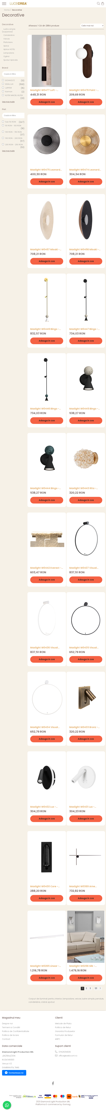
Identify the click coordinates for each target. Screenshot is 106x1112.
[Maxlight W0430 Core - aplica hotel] (46, 857)
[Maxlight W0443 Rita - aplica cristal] (86, 459)
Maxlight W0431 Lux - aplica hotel (81, 807)
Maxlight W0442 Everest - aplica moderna (45, 568)
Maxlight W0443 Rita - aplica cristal (82, 488)
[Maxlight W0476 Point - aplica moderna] (86, 61)
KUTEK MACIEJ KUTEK (14, 95)
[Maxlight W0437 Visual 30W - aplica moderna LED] (86, 539)
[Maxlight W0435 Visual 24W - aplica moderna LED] (86, 618)
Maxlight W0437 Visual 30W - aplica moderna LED (85, 568)
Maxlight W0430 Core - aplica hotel (44, 886)
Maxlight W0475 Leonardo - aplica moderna (46, 170)
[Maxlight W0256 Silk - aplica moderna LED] (86, 937)
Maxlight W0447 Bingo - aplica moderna (83, 329)
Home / (8, 10)
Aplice (6, 46)
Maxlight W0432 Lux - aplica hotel (43, 807)
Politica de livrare (10, 1035)
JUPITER (8, 88)
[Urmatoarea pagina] (100, 988)
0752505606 (64, 1052)
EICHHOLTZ (10, 80)
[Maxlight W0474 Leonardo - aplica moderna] (86, 140)
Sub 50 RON (10, 122)
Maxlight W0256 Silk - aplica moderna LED (82, 966)
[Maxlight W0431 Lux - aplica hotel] (86, 777)
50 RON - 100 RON (13, 125)
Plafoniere (8, 42)
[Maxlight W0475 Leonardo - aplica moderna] (46, 140)
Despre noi (7, 1023)
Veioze (6, 38)
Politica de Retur (63, 1027)
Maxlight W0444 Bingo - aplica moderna (44, 488)
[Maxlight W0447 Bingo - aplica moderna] (86, 300)
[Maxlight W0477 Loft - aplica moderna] (46, 61)
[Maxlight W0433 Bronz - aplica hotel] (86, 698)
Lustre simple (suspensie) (8, 30)
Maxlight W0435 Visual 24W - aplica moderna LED (85, 647)
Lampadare (8, 53)
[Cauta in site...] (98, 3)
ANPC (57, 1039)
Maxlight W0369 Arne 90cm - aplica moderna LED (83, 886)
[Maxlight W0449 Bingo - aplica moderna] (46, 300)
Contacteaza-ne (16, 1073)
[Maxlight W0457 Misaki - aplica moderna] (46, 220)
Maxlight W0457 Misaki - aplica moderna (45, 249)
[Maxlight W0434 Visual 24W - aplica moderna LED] (46, 698)
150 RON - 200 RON (13, 138)
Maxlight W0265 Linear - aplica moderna (44, 966)
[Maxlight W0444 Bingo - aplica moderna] (46, 459)
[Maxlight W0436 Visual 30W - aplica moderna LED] (46, 618)
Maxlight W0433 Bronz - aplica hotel (83, 727)
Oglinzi (6, 56)
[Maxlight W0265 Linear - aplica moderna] (46, 937)
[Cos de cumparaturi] (102, 3)
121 (96, 988)
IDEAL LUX (9, 84)
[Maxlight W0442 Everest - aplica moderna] (46, 539)
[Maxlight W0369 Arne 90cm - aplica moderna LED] (86, 857)
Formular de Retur (64, 1035)
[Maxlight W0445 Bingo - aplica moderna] (86, 379)
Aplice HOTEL (9, 49)
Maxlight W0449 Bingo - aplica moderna (44, 329)
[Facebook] (53, 1083)
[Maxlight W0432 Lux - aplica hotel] (46, 777)
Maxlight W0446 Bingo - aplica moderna (44, 408)
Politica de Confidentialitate (15, 1031)
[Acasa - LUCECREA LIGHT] (18, 3)
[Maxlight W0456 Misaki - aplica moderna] (86, 220)
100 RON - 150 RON (13, 132)
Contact (6, 1039)
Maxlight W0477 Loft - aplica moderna (43, 90)
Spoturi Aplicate (10, 60)
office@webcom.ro (67, 1055)
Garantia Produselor (65, 1031)
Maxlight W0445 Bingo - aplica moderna (83, 408)
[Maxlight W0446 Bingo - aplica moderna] (46, 379)
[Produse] (4, 4)
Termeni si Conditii (11, 1027)
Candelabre (8, 35)
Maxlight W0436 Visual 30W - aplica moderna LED (46, 647)
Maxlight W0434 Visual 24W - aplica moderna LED (46, 727)
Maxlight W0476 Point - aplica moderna (83, 90)
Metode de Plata (63, 1023)
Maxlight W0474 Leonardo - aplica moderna (85, 170)
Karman (8, 91)
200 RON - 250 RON (14, 144)
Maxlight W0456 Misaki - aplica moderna (84, 249)
